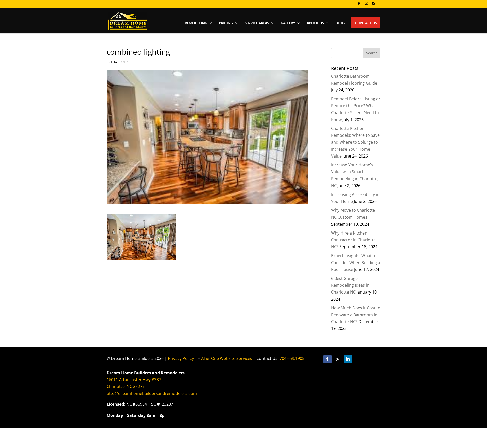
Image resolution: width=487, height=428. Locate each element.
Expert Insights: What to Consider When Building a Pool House (355, 262)
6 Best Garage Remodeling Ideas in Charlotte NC (350, 285)
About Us (315, 23)
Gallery (288, 23)
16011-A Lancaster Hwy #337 (134, 379)
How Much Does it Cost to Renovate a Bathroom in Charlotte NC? (355, 314)
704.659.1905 (292, 358)
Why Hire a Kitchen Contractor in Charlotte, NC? (354, 239)
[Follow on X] (338, 359)
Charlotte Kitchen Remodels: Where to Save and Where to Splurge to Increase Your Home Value (355, 142)
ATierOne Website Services (226, 358)
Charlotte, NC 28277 (126, 386)
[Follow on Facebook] (327, 359)
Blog (340, 23)
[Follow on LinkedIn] (348, 359)
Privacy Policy (181, 358)
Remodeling (196, 23)
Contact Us (366, 22)
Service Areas (257, 23)
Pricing (226, 23)
